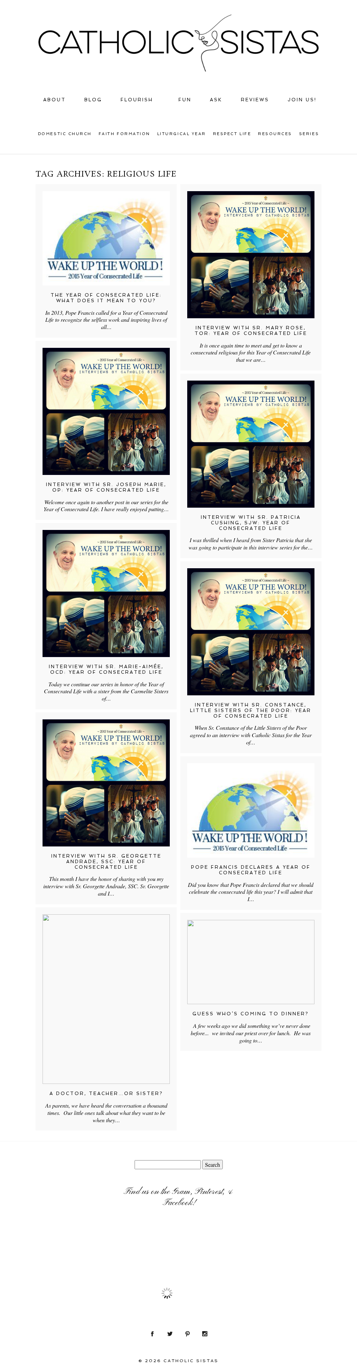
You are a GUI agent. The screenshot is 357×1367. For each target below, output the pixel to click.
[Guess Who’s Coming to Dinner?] (250, 962)
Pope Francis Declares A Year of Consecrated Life (251, 870)
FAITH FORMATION (124, 134)
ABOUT (54, 99)
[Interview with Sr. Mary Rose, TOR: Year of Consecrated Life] (250, 254)
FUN (184, 99)
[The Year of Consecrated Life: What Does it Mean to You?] (106, 238)
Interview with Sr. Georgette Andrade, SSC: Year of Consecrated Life (106, 861)
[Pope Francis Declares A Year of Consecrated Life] (250, 810)
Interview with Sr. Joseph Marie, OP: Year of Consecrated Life (106, 487)
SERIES (309, 134)
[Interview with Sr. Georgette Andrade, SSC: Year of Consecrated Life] (106, 782)
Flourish (137, 99)
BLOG (93, 99)
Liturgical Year (181, 134)
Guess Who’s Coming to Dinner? (250, 1013)
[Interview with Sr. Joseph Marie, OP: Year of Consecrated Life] (106, 411)
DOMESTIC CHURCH (65, 134)
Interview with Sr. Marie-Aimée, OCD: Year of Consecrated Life (106, 669)
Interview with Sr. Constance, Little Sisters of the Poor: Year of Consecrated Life (250, 710)
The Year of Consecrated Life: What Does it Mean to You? (106, 297)
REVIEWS (255, 99)
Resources (275, 134)
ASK (216, 99)
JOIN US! (302, 99)
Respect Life (232, 134)
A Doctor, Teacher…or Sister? (106, 1093)
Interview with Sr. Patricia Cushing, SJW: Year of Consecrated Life (251, 523)
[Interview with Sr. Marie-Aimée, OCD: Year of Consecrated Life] (106, 593)
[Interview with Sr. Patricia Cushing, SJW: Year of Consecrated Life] (250, 444)
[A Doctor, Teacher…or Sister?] (106, 999)
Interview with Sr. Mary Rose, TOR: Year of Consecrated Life (251, 330)
